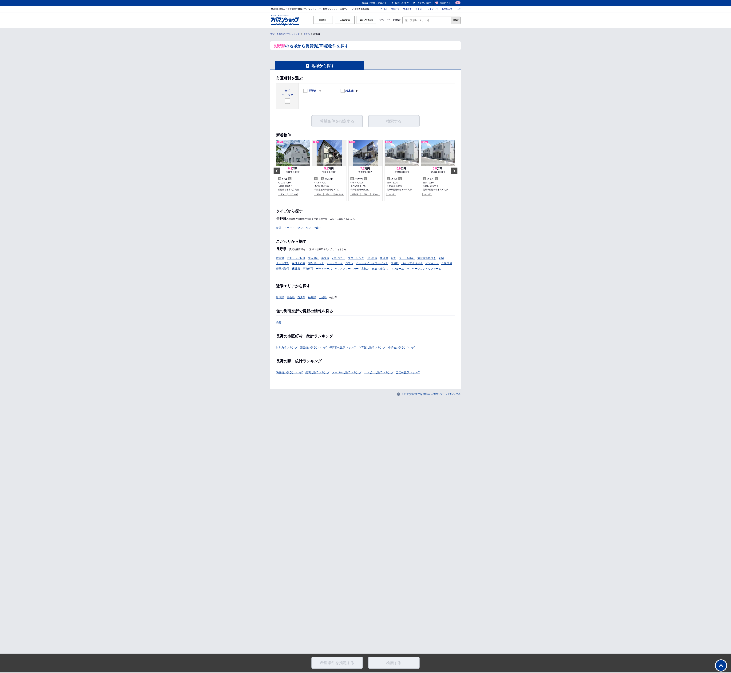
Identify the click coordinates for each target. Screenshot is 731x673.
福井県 (312, 297)
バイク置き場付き (412, 263)
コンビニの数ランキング (378, 372)
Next (454, 170)
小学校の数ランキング (401, 347)
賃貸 (278, 227)
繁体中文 (407, 9)
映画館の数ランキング (289, 372)
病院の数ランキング (317, 372)
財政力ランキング (286, 347)
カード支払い (361, 268)
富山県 (291, 297)
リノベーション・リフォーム (424, 268)
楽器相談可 (282, 268)
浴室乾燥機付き (426, 258)
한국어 (418, 9)
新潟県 (280, 297)
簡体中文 (395, 9)
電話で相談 (366, 20)
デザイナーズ (324, 268)
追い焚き (372, 258)
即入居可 (313, 258)
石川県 (301, 297)
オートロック (335, 263)
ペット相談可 (407, 258)
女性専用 (446, 263)
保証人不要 (298, 263)
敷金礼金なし (380, 268)
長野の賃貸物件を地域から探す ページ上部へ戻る (431, 393)
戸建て (317, 227)
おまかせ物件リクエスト (374, 3)
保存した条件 (402, 3)
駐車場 (280, 258)
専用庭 (395, 263)
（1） (352, 90)
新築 (441, 258)
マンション (304, 227)
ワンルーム (397, 268)
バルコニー (338, 258)
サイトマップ (431, 9)
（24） (316, 90)
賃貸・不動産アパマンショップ (285, 34)
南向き (325, 258)
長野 (278, 322)
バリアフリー (343, 268)
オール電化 (282, 263)
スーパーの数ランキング (346, 372)
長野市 (312, 90)
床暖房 (296, 268)
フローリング (356, 258)
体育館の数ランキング (372, 347)
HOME (323, 20)
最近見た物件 (424, 3)
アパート (289, 227)
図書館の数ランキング (313, 347)
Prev (277, 170)
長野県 (306, 34)
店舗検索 (344, 20)
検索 (456, 20)
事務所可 (308, 268)
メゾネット (432, 263)
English (384, 9)
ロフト (349, 263)
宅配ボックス (316, 263)
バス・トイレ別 (296, 258)
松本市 (349, 90)
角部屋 (384, 258)
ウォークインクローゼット (372, 263)
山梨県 (323, 297)
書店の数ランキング (408, 372)
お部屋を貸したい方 (451, 9)
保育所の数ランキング (342, 347)
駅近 (393, 258)
